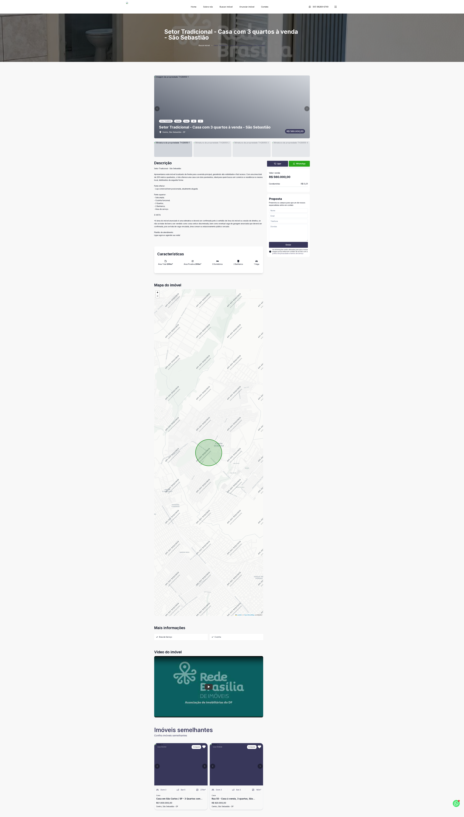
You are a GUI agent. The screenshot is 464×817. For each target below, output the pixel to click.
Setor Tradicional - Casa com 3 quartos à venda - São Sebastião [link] (239, 45)
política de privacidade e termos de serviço (287, 253)
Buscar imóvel (226, 7)
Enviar (288, 245)
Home (193, 7)
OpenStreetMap (249, 615)
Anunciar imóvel (246, 7)
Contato (264, 7)
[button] (157, 108)
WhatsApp (300, 164)
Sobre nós (208, 7)
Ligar (279, 164)
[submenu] (335, 7)
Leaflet (239, 615)
